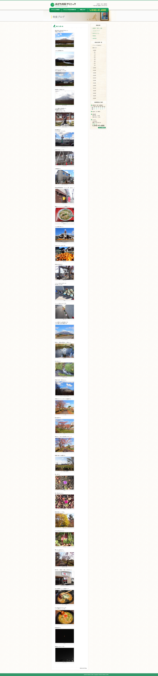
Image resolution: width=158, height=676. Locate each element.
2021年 (94, 77)
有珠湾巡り (95, 38)
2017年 (94, 88)
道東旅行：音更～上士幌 (97, 28)
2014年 (94, 95)
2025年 (94, 67)
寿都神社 (94, 35)
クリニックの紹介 (55, 10)
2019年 (94, 83)
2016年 (94, 90)
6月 (94, 55)
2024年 (94, 70)
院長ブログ (83, 10)
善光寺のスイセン (96, 33)
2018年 (94, 85)
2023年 (94, 72)
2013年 (94, 98)
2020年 (94, 80)
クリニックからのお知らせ (70, 10)
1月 (94, 65)
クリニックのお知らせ (97, 45)
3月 (94, 61)
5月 (94, 57)
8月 (94, 52)
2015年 (94, 93)
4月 (94, 59)
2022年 (94, 75)
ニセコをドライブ (96, 30)
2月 (94, 63)
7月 (94, 54)
